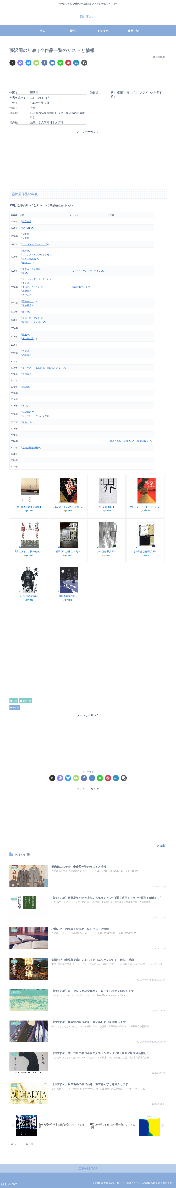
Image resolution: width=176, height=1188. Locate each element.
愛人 (24, 283)
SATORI (26, 227)
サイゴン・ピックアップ (34, 244)
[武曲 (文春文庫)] (20, 591)
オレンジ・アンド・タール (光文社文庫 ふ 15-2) (145, 507)
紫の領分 (26, 305)
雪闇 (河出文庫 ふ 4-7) (67, 551)
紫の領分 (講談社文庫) (144, 551)
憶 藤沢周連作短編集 (28, 507)
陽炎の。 (26, 262)
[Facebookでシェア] (44, 63)
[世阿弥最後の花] (59, 591)
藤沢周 (16, 707)
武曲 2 (25, 422)
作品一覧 (27, 700)
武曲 (24, 386)
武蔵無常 (26, 411)
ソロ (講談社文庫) (105, 551)
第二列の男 (28, 338)
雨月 (24, 311)
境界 (24, 250)
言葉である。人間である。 (28, 551)
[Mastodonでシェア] (20, 63)
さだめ (25, 294)
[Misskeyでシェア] (36, 63)
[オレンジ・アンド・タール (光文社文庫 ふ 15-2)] (136, 502)
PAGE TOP (89, 1168)
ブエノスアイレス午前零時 (35, 254)
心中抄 (25, 355)
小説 (15, 700)
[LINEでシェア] (60, 63)
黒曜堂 (25, 291)
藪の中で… (28, 301)
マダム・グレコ (30, 268)
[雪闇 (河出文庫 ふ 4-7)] (59, 546)
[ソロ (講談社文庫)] (97, 546)
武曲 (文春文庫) (28, 596)
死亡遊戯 (26, 221)
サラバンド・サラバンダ (34, 415)
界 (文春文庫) (105, 507)
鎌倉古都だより (79, 287)
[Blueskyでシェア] (28, 63)
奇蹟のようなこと (31, 287)
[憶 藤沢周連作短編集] (20, 502)
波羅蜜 (25, 374)
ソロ (24, 237)
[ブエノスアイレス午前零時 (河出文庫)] (59, 502)
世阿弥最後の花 (30, 447)
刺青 (24, 234)
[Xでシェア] (12, 63)
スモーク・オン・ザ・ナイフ (86, 270)
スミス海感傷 (29, 258)
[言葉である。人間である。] (20, 546)
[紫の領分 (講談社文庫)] (136, 546)
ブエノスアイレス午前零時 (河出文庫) (67, 507)
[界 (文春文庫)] (97, 502)
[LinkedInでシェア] (76, 63)
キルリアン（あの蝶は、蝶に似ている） (42, 367)
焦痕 (24, 334)
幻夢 (24, 351)
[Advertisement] (88, 79)
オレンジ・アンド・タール (35, 279)
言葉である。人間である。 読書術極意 (129, 441)
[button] (84, 63)
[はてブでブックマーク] (52, 63)
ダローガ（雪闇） (31, 317)
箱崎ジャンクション (32, 321)
